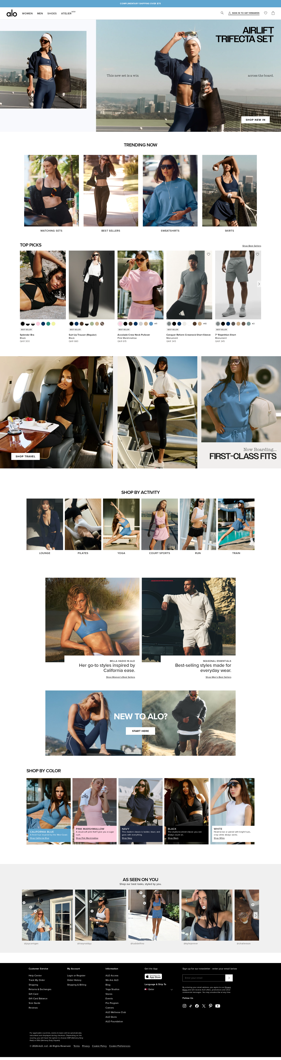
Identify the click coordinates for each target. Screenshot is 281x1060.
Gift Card (33, 994)
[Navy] (76, 324)
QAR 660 (73, 341)
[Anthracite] (233, 324)
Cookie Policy (99, 1046)
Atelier (66, 13)
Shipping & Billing (76, 984)
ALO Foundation (114, 1021)
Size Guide (34, 1003)
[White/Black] (28, 324)
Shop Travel (26, 456)
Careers (110, 1007)
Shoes (52, 13)
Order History (74, 980)
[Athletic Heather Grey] (141, 324)
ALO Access (112, 975)
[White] (189, 324)
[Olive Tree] (243, 324)
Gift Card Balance (38, 998)
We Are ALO (112, 980)
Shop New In (255, 119)
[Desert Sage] (249, 324)
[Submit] (229, 977)
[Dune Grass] (92, 324)
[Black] (23, 324)
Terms (76, 1046)
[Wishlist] (265, 13)
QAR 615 (122, 341)
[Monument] (169, 324)
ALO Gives (111, 1017)
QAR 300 (25, 341)
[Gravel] (97, 324)
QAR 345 (171, 341)
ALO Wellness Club (116, 1012)
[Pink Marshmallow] (120, 324)
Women (27, 13)
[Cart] (273, 13)
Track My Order (37, 980)
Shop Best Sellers (251, 245)
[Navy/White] (43, 324)
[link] (245, 13)
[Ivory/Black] (33, 324)
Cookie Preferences (119, 1046)
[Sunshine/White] (53, 324)
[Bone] (184, 324)
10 (206, 323)
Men (40, 13)
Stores (109, 994)
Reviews (33, 1007)
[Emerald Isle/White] (48, 324)
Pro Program (112, 1003)
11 (156, 323)
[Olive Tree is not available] (102, 324)
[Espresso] (82, 324)
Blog (108, 984)
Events (109, 998)
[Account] (229, 13)
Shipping (33, 984)
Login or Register (76, 975)
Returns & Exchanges (40, 989)
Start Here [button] (140, 731)
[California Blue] (151, 324)
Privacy (86, 1046)
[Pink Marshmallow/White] (38, 324)
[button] (259, 284)
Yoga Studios (112, 989)
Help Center (35, 975)
